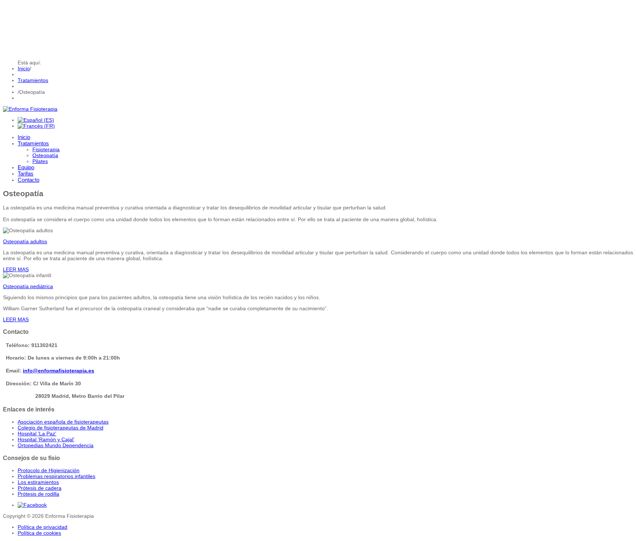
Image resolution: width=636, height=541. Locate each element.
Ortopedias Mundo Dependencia (55, 445)
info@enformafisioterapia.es (58, 371)
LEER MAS (16, 269)
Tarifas (25, 173)
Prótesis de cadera (39, 488)
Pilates (40, 161)
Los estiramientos (38, 482)
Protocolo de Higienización (49, 470)
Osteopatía (45, 155)
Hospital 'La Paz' (37, 433)
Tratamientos (33, 80)
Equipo (26, 167)
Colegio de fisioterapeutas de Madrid (60, 428)
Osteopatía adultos (25, 241)
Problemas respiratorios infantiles (56, 476)
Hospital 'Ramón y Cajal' (46, 439)
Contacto (28, 180)
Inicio (24, 68)
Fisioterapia (46, 149)
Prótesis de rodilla (38, 494)
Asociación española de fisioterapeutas (63, 422)
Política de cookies (39, 533)
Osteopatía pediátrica (28, 286)
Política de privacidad (42, 527)
